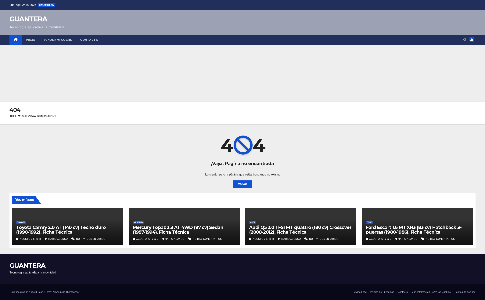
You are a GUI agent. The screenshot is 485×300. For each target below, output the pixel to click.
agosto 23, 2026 (147, 239)
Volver (242, 184)
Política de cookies (465, 292)
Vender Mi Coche (58, 40)
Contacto (89, 40)
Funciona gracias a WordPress (26, 292)
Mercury (138, 222)
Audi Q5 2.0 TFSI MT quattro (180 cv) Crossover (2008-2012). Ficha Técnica (300, 230)
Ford (369, 222)
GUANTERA (28, 19)
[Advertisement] (242, 73)
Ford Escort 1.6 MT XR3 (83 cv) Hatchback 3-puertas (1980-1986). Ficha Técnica (413, 230)
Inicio (30, 40)
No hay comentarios (90, 239)
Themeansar (72, 292)
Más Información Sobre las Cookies (431, 292)
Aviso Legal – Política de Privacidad (374, 292)
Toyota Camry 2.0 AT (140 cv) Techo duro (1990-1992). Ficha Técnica (61, 230)
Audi (252, 222)
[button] (464, 39)
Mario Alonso (58, 239)
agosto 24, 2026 (31, 239)
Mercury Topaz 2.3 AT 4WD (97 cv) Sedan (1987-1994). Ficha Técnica (178, 230)
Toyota (21, 222)
